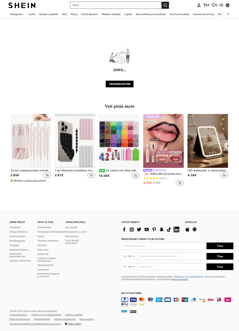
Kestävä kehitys (17, 236)
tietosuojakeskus (179, 279)
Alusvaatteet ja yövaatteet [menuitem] (151, 14)
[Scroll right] (228, 14)
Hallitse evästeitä (73, 314)
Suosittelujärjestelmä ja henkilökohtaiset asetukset (34, 324)
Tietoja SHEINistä (18, 232)
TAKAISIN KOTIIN (119, 83)
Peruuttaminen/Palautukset (51, 232)
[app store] (187, 231)
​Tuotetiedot (43, 269)
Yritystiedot (15, 227)
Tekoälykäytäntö (42, 319)
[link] (206, 5)
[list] (151, 229)
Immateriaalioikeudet (64, 319)
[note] (28, 181)
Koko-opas (42, 249)
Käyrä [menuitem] (74, 14)
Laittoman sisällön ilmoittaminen (46, 259)
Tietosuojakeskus (18, 314)
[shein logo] (21, 5)
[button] (221, 5)
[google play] (194, 231)
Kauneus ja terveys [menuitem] (203, 14)
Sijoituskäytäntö (45, 265)
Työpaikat (14, 245)
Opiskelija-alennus (18, 249)
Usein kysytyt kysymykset (72, 241)
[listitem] (30, 150)
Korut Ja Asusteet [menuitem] (179, 14)
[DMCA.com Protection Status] (133, 311)
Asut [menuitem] (64, 14)
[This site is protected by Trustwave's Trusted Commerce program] (124, 311)
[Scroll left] (223, 14)
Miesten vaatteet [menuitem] (111, 14)
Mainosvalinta (86, 319)
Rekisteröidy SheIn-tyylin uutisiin (142, 239)
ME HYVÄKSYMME (131, 293)
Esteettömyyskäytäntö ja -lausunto (48, 275)
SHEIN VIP (42, 254)
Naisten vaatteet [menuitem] (48, 14)
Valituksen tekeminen (20, 260)
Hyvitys (41, 236)
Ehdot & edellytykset (19, 319)
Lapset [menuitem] (128, 14)
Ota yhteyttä (71, 227)
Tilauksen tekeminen (47, 241)
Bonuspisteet (72, 236)
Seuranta (42, 245)
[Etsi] (165, 5)
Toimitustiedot (44, 227)
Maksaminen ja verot (75, 232)
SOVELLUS (191, 222)
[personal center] (199, 5)
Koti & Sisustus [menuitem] (89, 14)
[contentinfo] (177, 301)
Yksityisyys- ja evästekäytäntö (188, 276)
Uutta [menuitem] (32, 14)
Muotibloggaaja (17, 241)
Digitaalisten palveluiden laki (17, 255)
